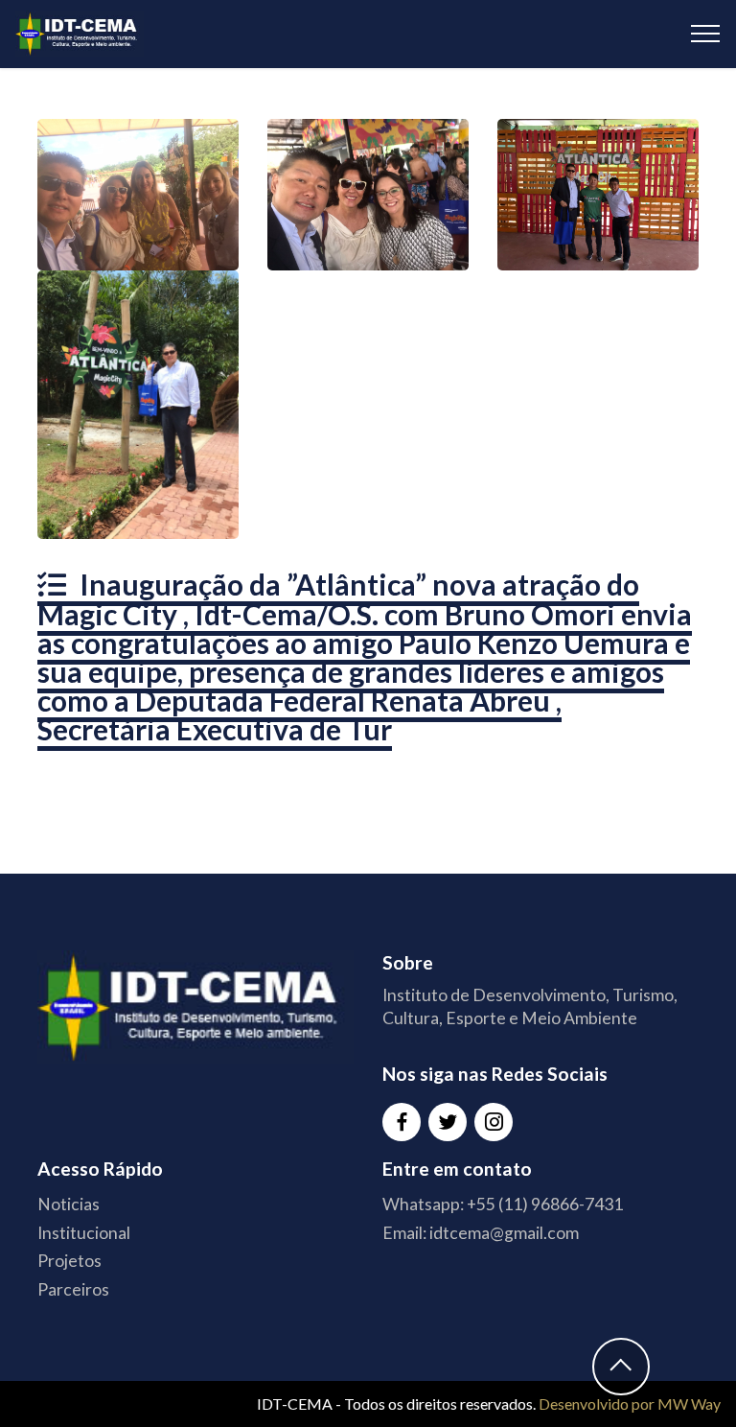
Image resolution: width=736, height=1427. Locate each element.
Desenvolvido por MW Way (630, 1403)
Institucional (83, 1233)
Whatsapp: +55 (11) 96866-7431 (502, 1204)
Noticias (68, 1204)
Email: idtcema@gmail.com (480, 1233)
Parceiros (73, 1289)
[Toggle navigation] (706, 33)
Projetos (69, 1261)
